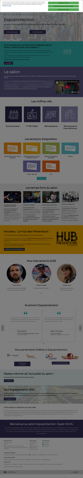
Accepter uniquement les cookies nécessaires (63, 6)
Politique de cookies (6, 5)
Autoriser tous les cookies (63, 9)
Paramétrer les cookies (63, 2)
